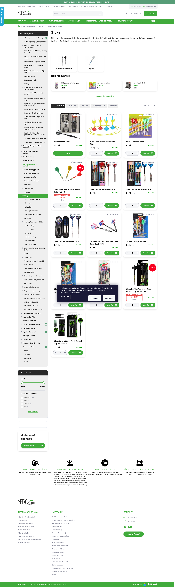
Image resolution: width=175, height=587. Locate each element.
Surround (28, 233)
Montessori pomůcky (30, 177)
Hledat (100, 14)
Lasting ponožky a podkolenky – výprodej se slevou (34, 128)
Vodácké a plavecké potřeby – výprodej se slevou (33, 46)
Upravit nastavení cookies (59, 584)
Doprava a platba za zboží (77, 6)
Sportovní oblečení (29, 332)
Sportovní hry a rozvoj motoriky (30, 165)
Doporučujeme (58, 106)
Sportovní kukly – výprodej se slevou (35, 138)
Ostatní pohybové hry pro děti (33, 309)
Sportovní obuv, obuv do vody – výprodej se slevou (34, 88)
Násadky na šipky (30, 237)
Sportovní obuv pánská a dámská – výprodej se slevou (35, 104)
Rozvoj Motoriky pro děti (31, 170)
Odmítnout (95, 298)
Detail (68, 153)
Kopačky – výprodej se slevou (33, 113)
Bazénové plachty (30, 76)
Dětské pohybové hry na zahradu (34, 280)
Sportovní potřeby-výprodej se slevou (35, 42)
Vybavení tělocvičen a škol (31, 343)
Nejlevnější (72, 106)
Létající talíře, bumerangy (32, 287)
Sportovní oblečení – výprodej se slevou (34, 117)
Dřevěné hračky (29, 188)
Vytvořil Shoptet (137, 584)
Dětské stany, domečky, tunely (33, 276)
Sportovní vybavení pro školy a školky (29, 539)
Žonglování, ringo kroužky (32, 291)
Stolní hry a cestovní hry (31, 173)
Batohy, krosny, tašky (30, 80)
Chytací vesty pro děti (31, 306)
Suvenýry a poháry (29, 336)
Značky (25, 350)
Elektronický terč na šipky (33, 214)
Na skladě (28, 398)
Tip (26, 407)
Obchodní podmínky (24, 542)
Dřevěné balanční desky (31, 181)
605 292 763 (131, 521)
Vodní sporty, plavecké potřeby (30, 152)
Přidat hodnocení (28, 445)
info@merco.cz (132, 517)
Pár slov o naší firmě (95, 6)
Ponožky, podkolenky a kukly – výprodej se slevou (33, 123)
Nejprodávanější (99, 106)
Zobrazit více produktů (104, 96)
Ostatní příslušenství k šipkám (33, 222)
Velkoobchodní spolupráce (26, 536)
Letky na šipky (29, 229)
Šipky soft (28, 203)
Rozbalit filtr (33, 412)
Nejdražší (85, 106)
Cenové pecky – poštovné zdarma (34, 142)
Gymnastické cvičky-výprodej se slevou (34, 93)
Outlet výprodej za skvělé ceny (33, 38)
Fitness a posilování (29, 321)
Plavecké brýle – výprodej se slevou (35, 61)
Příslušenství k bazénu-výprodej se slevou (34, 71)
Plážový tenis (28, 283)
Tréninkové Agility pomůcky (32, 313)
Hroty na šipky (29, 226)
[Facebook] (124, 526)
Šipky (26, 196)
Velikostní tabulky (23, 533)
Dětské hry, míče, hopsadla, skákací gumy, (35, 249)
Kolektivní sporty (28, 157)
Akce (26, 401)
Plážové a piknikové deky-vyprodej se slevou (35, 57)
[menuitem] (32, 21)
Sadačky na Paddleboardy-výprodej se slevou (35, 51)
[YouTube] (130, 526)
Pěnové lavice (28, 265)
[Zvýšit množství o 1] (101, 153)
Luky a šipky (28, 192)
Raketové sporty (28, 160)
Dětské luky (27, 218)
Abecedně (113, 106)
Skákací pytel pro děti (31, 302)
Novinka (27, 404)
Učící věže (27, 184)
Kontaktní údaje (44, 6)
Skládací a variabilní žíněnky (33, 268)
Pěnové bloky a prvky (31, 272)
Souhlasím (109, 298)
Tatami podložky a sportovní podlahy (32, 146)
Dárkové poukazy (28, 347)
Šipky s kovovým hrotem (32, 199)
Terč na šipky (28, 207)
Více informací (75, 293)
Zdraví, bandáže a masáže (31, 324)
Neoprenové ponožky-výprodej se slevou (34, 99)
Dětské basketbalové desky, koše (34, 298)
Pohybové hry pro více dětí (32, 294)
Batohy (26, 84)
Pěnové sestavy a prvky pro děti (34, 261)
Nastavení (65, 297)
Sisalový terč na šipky (31, 211)
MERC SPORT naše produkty (27, 6)
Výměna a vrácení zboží (59, 6)
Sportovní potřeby (29, 317)
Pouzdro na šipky (30, 244)
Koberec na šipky (30, 240)
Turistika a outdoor (29, 328)
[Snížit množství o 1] (91, 153)
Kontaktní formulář (134, 534)
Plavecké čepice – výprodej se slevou (33, 66)
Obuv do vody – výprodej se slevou (35, 109)
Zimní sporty (27, 339)
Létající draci (28, 257)
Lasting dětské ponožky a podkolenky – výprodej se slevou (34, 134)
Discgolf (26, 253)
